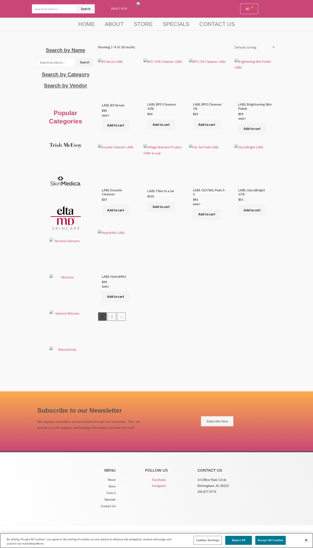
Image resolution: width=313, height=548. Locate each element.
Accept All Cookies (270, 540)
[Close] (306, 540)
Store (143, 24)
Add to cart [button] (115, 125)
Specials (176, 24)
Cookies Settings (208, 540)
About (114, 24)
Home (86, 24)
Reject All (238, 540)
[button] (65, 97)
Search (85, 9)
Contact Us (217, 24)
